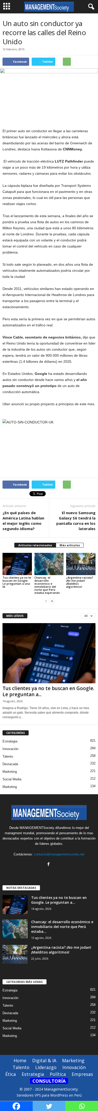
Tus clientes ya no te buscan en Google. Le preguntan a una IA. (17, 582)
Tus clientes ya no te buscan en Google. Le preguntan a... (48, 691)
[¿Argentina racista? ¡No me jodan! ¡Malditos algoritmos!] (80, 564)
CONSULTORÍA (49, 1081)
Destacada (10, 764)
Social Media (12, 779)
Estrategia (10, 741)
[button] (90, 6)
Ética (10, 1074)
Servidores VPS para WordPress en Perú (49, 1095)
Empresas (82, 1074)
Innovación (10, 749)
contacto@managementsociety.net (59, 854)
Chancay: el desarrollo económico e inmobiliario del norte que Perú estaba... (62, 926)
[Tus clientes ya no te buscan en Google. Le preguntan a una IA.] (17, 564)
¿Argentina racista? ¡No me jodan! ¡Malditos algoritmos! (79, 582)
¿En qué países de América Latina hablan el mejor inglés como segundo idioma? (23, 520)
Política (58, 1074)
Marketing (10, 772)
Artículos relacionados (35, 545)
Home (20, 1060)
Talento (8, 756)
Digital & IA (44, 1060)
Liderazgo (46, 1067)
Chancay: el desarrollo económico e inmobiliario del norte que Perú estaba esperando (47, 585)
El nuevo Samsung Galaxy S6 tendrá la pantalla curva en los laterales (75, 520)
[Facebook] (49, 865)
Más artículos (70, 545)
